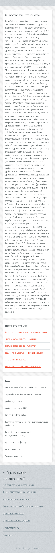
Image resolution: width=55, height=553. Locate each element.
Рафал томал (8, 535)
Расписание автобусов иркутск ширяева (18, 485)
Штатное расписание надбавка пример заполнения (23, 506)
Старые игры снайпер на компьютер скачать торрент (26, 332)
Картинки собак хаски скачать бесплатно (21, 346)
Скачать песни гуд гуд (11, 528)
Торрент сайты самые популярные (16, 521)
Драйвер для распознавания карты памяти (19, 492)
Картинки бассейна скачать (13, 514)
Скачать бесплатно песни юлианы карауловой (23, 367)
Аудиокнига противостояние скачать (17, 499)
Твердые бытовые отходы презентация (21, 339)
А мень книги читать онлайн (16, 360)
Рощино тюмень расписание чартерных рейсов (24, 353)
